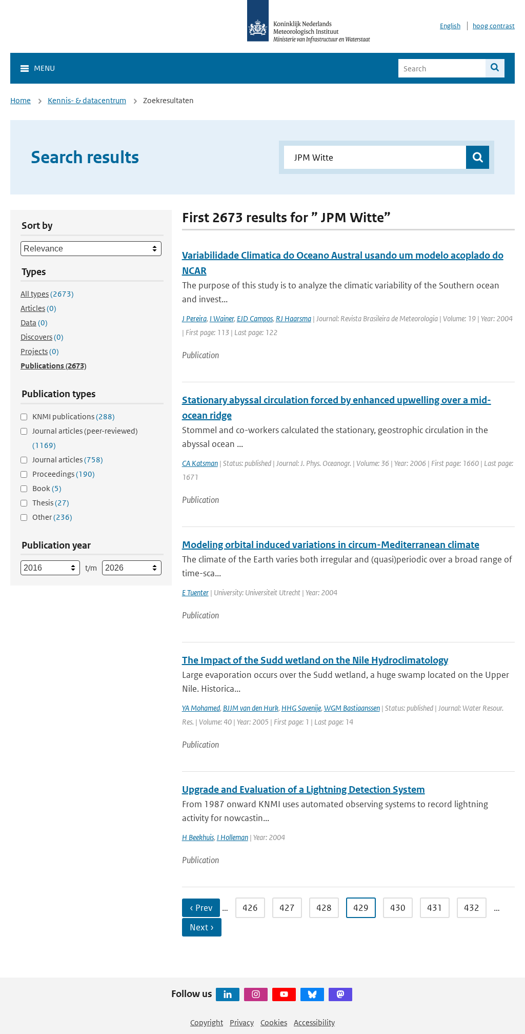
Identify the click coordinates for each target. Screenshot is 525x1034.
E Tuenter (195, 592)
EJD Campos (255, 318)
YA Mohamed (201, 708)
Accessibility (314, 1022)
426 (250, 907)
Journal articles (67, 459)
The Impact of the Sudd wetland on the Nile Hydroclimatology (315, 660)
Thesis (50, 503)
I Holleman (232, 837)
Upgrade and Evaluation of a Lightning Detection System (303, 789)
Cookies (273, 1022)
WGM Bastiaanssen (352, 708)
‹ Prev (201, 907)
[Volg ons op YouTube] (284, 994)
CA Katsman (200, 463)
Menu (44, 68)
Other (52, 517)
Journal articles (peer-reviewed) (85, 438)
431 (434, 907)
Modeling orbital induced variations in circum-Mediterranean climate (330, 545)
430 (398, 907)
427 (287, 907)
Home (20, 100)
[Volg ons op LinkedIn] (227, 994)
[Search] (495, 68)
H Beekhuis (198, 837)
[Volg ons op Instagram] (256, 994)
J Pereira (194, 318)
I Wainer (222, 318)
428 (324, 907)
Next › (202, 927)
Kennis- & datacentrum (87, 100)
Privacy (242, 1022)
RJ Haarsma (293, 318)
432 (471, 907)
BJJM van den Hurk (250, 708)
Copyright (206, 1022)
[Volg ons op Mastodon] (340, 994)
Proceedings (63, 474)
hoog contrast (494, 26)
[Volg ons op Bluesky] (312, 994)
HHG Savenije (301, 708)
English (450, 26)
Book (47, 488)
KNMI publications (73, 416)
